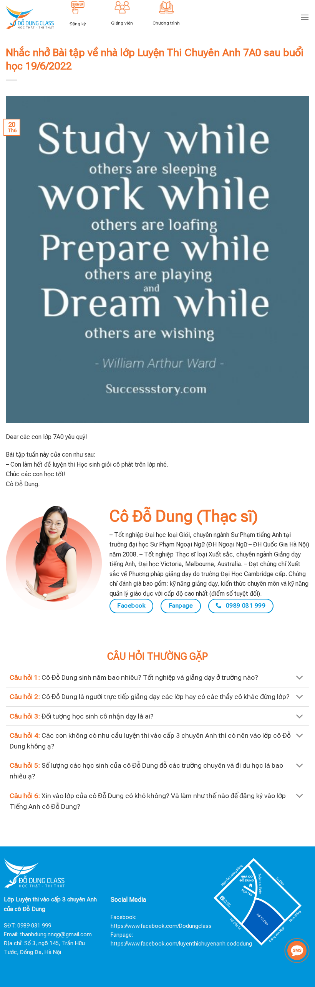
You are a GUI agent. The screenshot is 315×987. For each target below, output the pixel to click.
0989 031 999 (34, 925)
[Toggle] (299, 678)
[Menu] (304, 17)
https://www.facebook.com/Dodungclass (161, 926)
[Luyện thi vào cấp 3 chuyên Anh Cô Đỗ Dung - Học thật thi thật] (30, 17)
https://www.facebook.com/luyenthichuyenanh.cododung (181, 944)
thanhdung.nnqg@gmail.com (56, 934)
